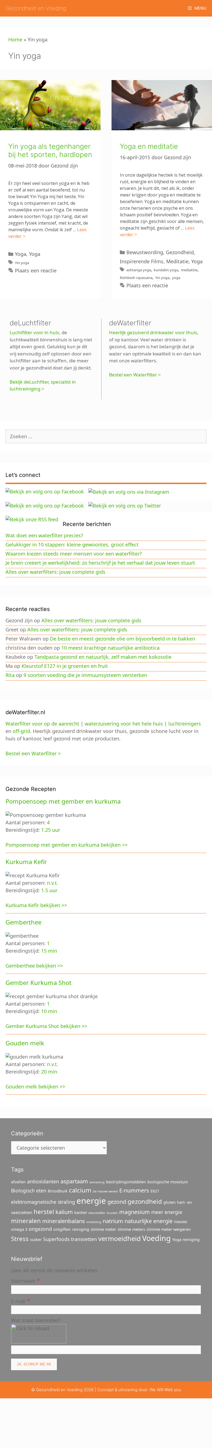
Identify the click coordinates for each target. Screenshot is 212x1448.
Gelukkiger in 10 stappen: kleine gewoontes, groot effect (72, 544)
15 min (49, 950)
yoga (176, 277)
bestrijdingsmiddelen (126, 1181)
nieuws (180, 1221)
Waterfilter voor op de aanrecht (42, 723)
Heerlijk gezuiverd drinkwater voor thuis (153, 332)
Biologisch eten (28, 1190)
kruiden (112, 1213)
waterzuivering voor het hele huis (124, 723)
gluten (169, 1202)
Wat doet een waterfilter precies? (44, 535)
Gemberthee (23, 922)
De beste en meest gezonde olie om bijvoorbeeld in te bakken (122, 638)
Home (15, 39)
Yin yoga (22, 262)
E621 (154, 1191)
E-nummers (134, 1190)
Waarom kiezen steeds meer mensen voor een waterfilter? (74, 553)
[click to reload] (38, 1333)
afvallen (18, 1181)
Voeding (156, 1238)
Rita (10, 675)
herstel (44, 1211)
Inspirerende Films (141, 261)
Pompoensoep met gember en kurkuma (63, 801)
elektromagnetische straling (43, 1202)
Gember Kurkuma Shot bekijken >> (46, 1026)
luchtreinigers (184, 723)
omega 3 (19, 1229)
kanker (80, 1212)
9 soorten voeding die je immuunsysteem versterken (85, 675)
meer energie (166, 1212)
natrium (113, 1221)
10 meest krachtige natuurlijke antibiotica (110, 647)
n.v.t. (52, 883)
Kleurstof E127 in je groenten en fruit (65, 666)
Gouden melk (25, 1043)
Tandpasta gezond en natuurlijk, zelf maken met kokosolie (103, 656)
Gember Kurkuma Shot (38, 982)
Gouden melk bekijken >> (35, 1086)
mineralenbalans (63, 1221)
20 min (49, 1071)
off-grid (21, 731)
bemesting (97, 1182)
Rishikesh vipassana (136, 277)
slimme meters (131, 1229)
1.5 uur (49, 890)
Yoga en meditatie (149, 146)
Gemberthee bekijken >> (34, 965)
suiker (36, 1239)
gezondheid (145, 1201)
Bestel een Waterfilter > (135, 374)
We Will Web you (165, 1389)
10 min (49, 1011)
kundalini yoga (166, 269)
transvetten (84, 1239)
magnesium (134, 1212)
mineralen (26, 1220)
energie (91, 1200)
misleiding (93, 1222)
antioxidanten (43, 1181)
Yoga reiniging (186, 1239)
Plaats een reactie (36, 270)
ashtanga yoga (138, 269)
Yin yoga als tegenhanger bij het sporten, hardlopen (50, 150)
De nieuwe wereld (105, 1191)
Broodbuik (58, 1191)
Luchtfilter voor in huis (34, 332)
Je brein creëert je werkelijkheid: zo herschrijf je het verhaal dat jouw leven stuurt (100, 562)
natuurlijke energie (148, 1221)
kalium (64, 1212)
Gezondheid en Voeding (36, 8)
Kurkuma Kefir (26, 861)
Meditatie (177, 261)
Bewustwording (144, 252)
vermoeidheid (119, 1238)
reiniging (80, 1229)
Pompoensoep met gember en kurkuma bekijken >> (67, 844)
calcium (80, 1190)
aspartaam (74, 1181)
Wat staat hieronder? (35, 1320)
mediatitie (189, 269)
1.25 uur (50, 830)
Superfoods (56, 1239)
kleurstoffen (97, 1213)
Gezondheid (180, 252)
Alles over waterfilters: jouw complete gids (55, 571)
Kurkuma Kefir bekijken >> (36, 905)
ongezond (40, 1229)
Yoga (20, 254)
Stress (20, 1238)
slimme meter (103, 1229)
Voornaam (25, 1280)
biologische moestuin (167, 1181)
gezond (116, 1201)
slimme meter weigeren (169, 1229)
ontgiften (62, 1229)
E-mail (20, 1301)
